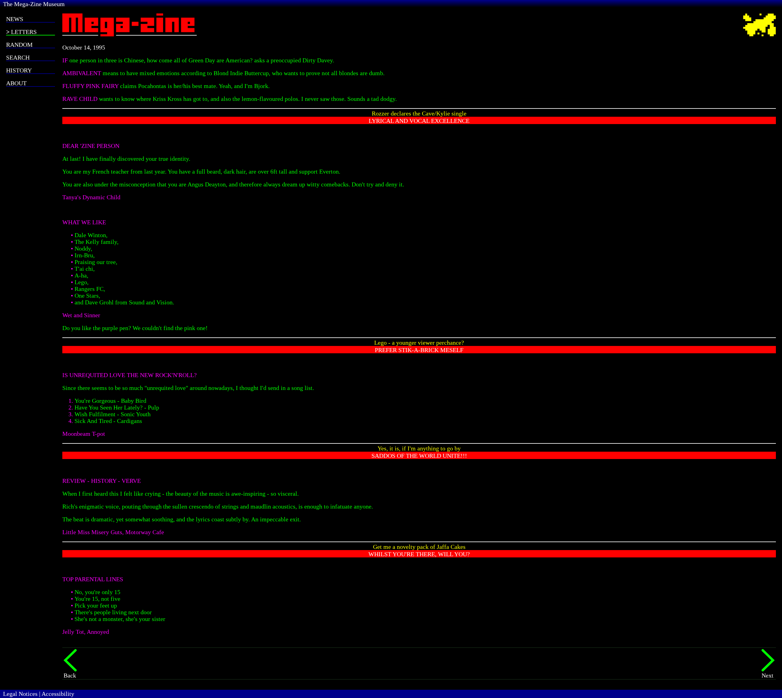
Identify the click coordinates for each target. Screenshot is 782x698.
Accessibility (58, 693)
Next (767, 675)
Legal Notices (20, 693)
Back (70, 675)
